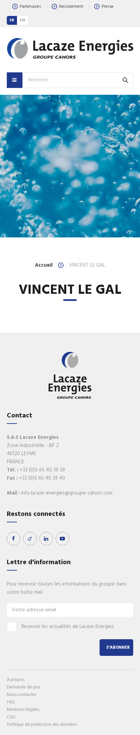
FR (12, 20)
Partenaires (30, 6)
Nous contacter (21, 694)
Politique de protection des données (42, 724)
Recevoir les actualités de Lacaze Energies (67, 627)
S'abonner (118, 647)
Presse (107, 6)
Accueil (44, 265)
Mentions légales (23, 709)
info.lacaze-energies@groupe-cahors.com (66, 493)
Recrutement (71, 6)
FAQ (11, 702)
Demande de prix (23, 687)
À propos (15, 679)
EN (22, 20)
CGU (11, 717)
